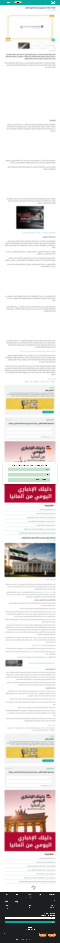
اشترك (52, 922)
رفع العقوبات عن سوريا (50, 728)
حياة (7, 894)
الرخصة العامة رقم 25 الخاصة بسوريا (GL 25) (40, 730)
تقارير (54, 896)
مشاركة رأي (52, 907)
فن (7, 897)
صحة (40, 894)
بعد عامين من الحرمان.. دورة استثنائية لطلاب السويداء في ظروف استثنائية (39, 529)
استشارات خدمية (28, 896)
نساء (40, 897)
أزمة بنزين (52, 381)
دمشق (26, 381)
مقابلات (16, 901)
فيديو (17, 899)
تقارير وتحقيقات (52, 894)
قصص (54, 899)
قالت (47, 657)
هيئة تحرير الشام (10, 728)
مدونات (54, 900)
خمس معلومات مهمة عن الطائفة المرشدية (45, 525)
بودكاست (8, 909)
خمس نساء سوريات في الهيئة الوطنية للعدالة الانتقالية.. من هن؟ (41, 521)
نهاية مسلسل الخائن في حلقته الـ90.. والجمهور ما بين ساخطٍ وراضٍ (41, 517)
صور (30, 907)
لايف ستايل (39, 899)
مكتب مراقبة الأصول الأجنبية (47, 592)
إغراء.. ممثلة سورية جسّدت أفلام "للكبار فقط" (45, 513)
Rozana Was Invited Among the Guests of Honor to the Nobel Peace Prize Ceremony (37, 533)
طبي (40, 896)
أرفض (43, 935)
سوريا (47, 381)
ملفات (17, 897)
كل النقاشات (10, 420)
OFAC (43, 728)
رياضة (7, 896)
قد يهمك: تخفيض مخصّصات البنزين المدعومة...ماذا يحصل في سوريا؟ (37, 351)
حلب (31, 381)
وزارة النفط (36, 381)
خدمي (29, 894)
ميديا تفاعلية (7, 905)
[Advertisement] (29, 105)
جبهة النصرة (52, 730)
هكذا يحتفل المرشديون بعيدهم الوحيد (47, 509)
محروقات (42, 381)
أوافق (52, 935)
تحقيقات (54, 897)
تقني (30, 897)
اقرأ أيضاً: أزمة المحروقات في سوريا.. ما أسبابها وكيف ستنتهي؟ (38, 233)
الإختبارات (8, 907)
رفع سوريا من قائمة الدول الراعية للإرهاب (32, 728)
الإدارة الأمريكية (40, 645)
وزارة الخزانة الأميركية (19, 728)
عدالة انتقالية (52, 905)
